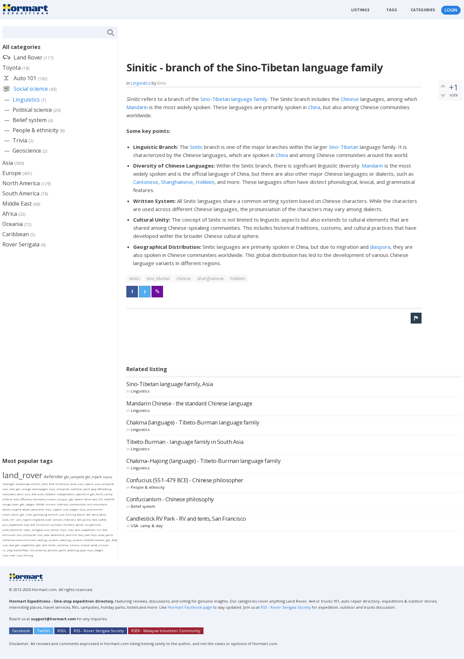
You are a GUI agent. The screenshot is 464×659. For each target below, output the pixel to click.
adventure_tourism (64, 535)
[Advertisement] (250, 41)
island (85, 545)
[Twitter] (144, 291)
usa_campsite (104, 484)
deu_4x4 (84, 535)
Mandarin (137, 107)
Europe (11, 173)
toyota (107, 477)
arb (89, 504)
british (53, 514)
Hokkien (205, 181)
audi (48, 519)
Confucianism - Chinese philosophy (170, 499)
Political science (32, 110)
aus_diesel (51, 530)
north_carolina (58, 545)
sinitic (134, 278)
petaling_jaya (76, 550)
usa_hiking (25, 555)
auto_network (46, 494)
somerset (8, 540)
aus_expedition (12, 524)
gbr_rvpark (93, 476)
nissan (51, 504)
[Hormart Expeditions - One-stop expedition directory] (27, 9)
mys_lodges (95, 550)
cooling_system (47, 540)
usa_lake (43, 535)
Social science (31, 88)
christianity (38, 550)
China (314, 107)
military (69, 524)
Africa (9, 214)
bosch (81, 514)
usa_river (9, 555)
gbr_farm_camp (101, 494)
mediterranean (94, 540)
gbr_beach (76, 499)
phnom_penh (57, 550)
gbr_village (23, 489)
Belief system (143, 506)
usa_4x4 (8, 545)
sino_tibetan (158, 278)
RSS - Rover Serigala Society (286, 607)
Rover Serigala (20, 244)
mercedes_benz (13, 494)
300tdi (40, 504)
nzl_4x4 (101, 530)
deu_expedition (85, 530)
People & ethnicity (148, 487)
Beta (161, 83)
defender (53, 476)
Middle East (17, 203)
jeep (93, 489)
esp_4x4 (29, 524)
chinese (183, 278)
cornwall (56, 524)
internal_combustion (71, 504)
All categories (21, 47)
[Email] (157, 291)
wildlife (109, 499)
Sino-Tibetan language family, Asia (169, 384)
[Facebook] (132, 291)
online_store (39, 484)
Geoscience (27, 150)
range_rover (10, 504)
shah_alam (10, 514)
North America (21, 183)
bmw (87, 499)
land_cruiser (100, 545)
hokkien (237, 278)
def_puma (84, 519)
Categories (423, 9)
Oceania (12, 224)
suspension (93, 524)
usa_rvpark (85, 484)
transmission (26, 540)
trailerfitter (21, 550)
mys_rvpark (53, 509)
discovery (40, 499)
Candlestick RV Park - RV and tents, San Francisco (186, 518)
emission (9, 535)
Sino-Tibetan (344, 146)
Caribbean (15, 234)
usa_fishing (67, 514)
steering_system (71, 540)
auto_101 (8, 519)
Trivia (20, 140)
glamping (40, 514)
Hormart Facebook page (189, 607)
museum (42, 524)
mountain (100, 504)
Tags (391, 9)
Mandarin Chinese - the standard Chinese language (189, 403)
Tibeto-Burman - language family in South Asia (185, 442)
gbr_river (26, 514)
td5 (88, 514)
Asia (7, 163)
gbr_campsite (74, 476)
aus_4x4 (30, 494)
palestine (37, 509)
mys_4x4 (8, 489)
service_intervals (64, 519)
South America (20, 193)
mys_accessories (91, 509)
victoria (7, 499)
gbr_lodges (27, 504)
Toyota (11, 67)
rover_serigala (33, 530)
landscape (23, 484)
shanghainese (210, 278)
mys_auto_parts (102, 535)
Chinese (350, 99)
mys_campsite (59, 489)
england (38, 519)
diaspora (380, 246)
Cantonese (145, 181)
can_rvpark (24, 519)
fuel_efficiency (23, 499)
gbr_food (111, 540)
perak (80, 524)
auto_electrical (12, 530)
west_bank (99, 514)
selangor (8, 484)
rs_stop (7, 550)
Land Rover (28, 57)
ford (51, 484)
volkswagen (40, 489)
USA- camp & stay (147, 525)
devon (26, 509)
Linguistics (140, 83)
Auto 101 (25, 78)
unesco (74, 545)
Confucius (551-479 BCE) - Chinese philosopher (184, 480)
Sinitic (196, 146)
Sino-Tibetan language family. (234, 99)
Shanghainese (177, 181)
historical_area (65, 484)
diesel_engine (11, 509)
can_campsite (26, 535)
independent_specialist (73, 494)
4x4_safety (99, 519)
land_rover (22, 475)
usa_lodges (70, 509)
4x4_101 (97, 499)
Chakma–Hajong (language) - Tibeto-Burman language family (203, 461)
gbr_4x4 (41, 545)
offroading (104, 489)
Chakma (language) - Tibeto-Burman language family (192, 422)
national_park (80, 489)
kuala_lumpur (57, 499)
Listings (360, 9)
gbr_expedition (25, 545)
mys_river (67, 530)
